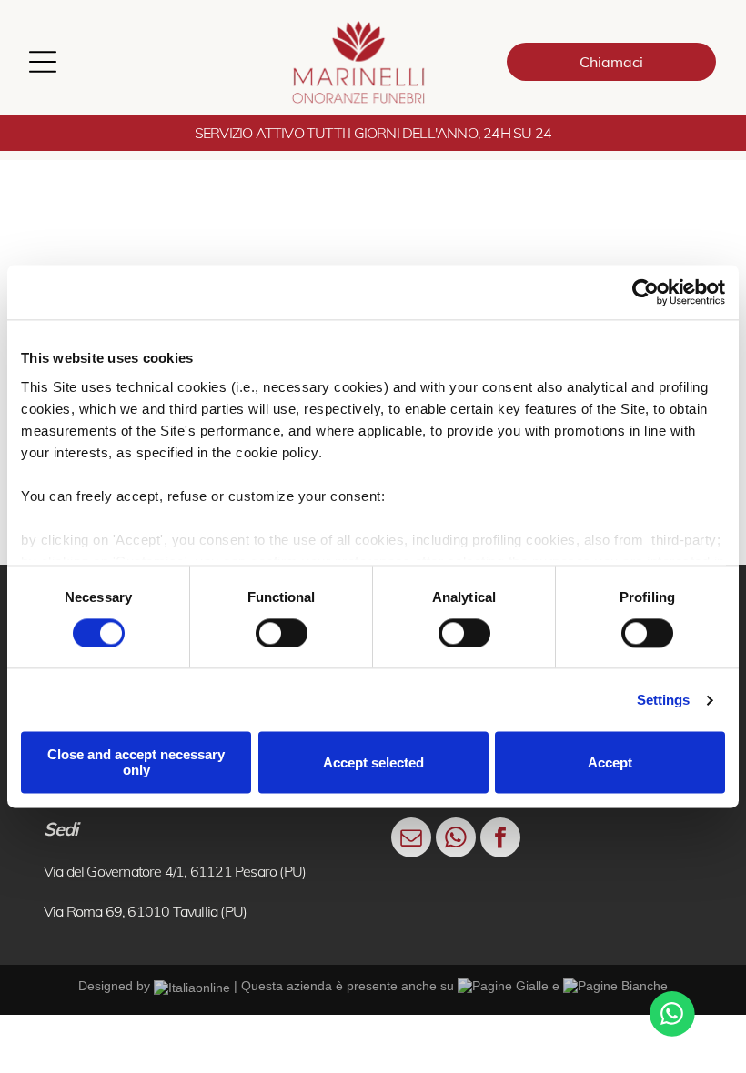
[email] (411, 839)
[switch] (281, 632)
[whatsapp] (456, 839)
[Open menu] (42, 61)
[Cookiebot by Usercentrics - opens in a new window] (645, 292)
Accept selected (373, 762)
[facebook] (500, 839)
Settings (664, 699)
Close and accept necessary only (136, 762)
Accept (610, 762)
